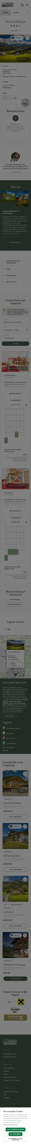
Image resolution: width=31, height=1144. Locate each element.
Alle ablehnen (15, 1134)
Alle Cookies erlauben (15, 1129)
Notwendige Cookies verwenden (15, 1139)
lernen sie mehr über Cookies (10, 1124)
